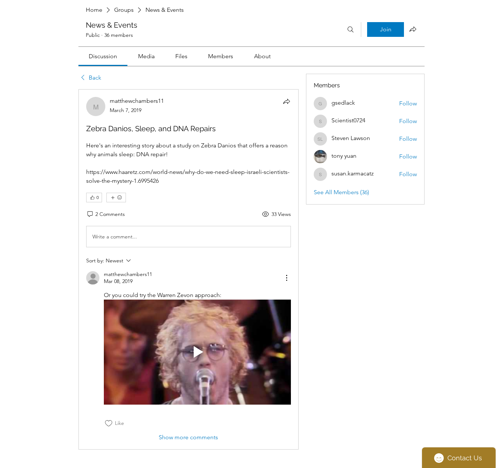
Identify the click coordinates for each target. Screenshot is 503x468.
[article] (188, 269)
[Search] (350, 29)
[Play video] (197, 352)
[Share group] (412, 29)
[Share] (286, 101)
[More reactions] (116, 197)
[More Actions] (286, 277)
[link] (103, 56)
